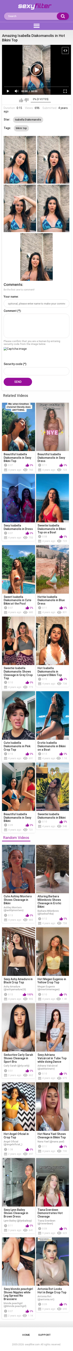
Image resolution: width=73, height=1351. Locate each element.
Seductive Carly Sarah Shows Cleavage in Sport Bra (18, 1058)
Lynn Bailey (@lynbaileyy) (18, 1220)
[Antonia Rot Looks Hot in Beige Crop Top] (52, 1261)
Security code (13, 364)
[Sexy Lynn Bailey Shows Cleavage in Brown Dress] (18, 1182)
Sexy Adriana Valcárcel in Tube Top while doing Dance (52, 1058)
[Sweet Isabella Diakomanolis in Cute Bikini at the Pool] (18, 569)
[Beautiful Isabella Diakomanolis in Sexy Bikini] (18, 787)
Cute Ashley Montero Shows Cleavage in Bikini (18, 900)
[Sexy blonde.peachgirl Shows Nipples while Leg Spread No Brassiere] (18, 1261)
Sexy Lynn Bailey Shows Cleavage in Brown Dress (16, 1213)
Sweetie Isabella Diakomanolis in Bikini (51, 816)
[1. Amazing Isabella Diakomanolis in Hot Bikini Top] (20, 160)
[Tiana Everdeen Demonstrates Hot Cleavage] (52, 1182)
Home (26, 1334)
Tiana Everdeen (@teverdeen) (46, 1222)
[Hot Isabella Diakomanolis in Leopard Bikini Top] (52, 641)
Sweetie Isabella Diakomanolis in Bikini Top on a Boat (51, 529)
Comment (10, 310)
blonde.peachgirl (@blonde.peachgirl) (15, 1305)
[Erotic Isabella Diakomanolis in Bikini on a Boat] (52, 715)
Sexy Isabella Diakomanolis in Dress (18, 527)
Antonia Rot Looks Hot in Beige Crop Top (52, 1290)
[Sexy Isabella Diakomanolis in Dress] (18, 498)
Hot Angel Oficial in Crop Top (16, 1135)
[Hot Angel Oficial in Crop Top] (18, 1106)
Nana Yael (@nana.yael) (51, 1141)
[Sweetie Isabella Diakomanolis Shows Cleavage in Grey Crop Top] (18, 641)
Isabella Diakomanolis (28, 119)
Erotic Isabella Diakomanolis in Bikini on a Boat (51, 746)
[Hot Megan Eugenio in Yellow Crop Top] (52, 951)
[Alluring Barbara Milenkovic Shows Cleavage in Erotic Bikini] (52, 869)
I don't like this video (26, 100)
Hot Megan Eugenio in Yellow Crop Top (52, 980)
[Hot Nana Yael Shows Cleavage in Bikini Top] (52, 1106)
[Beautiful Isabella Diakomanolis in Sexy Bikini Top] (18, 427)
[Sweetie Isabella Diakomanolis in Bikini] (52, 787)
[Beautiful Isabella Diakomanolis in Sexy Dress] (52, 427)
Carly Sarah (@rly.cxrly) (16, 1065)
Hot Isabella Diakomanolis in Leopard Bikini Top (50, 671)
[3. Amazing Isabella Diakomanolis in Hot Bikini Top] (20, 208)
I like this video (21, 100)
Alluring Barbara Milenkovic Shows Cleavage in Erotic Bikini (49, 901)
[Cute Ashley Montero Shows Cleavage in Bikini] (18, 869)
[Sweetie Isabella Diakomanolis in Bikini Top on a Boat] (52, 498)
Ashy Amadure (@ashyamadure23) (15, 988)
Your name (11, 296)
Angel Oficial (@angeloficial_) (13, 1143)
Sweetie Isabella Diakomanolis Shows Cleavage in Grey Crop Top (18, 673)
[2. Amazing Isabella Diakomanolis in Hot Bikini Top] (53, 160)
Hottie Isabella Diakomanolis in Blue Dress (51, 600)
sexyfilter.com (32, 1344)
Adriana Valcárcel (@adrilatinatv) (48, 1067)
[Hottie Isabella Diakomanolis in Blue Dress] (52, 569)
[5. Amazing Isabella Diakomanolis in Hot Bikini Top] (36, 257)
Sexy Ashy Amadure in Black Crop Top (18, 980)
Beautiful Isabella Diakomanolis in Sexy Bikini (17, 818)
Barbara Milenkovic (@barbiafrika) (48, 912)
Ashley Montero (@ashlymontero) (14, 909)
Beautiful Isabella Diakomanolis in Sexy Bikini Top (17, 458)
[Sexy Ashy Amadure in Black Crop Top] (18, 951)
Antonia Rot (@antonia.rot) (46, 1298)
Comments (13, 284)
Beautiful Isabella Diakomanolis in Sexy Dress (51, 458)
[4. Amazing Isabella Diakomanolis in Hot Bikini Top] (53, 208)
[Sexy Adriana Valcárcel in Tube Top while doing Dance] (52, 1027)
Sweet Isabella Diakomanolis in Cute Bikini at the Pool (17, 600)
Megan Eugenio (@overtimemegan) (49, 988)
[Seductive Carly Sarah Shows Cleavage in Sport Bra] (18, 1027)
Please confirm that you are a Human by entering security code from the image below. (32, 343)
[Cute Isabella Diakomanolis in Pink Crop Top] (18, 715)
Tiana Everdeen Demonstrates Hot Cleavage (50, 1213)
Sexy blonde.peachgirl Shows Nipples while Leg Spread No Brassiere (18, 1294)
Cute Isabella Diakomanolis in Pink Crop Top (17, 746)
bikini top (21, 128)
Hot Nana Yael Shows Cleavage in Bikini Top (52, 1135)
